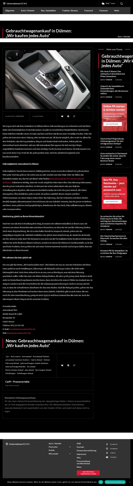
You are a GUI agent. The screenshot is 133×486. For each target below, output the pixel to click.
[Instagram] (107, 449)
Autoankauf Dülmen (41, 356)
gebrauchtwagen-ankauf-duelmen (34, 363)
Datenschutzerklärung (115, 482)
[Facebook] (107, 444)
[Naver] (62, 116)
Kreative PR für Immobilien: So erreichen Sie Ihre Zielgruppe (114, 251)
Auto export (16, 356)
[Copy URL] (74, 116)
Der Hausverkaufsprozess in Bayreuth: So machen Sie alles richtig (113, 238)
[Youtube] (107, 457)
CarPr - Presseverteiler (17, 381)
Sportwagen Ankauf (43, 370)
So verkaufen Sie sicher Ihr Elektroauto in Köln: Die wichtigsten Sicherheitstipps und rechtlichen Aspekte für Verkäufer (113, 221)
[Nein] (129, 482)
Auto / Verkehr (124, 36)
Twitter (113, 453)
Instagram (113, 448)
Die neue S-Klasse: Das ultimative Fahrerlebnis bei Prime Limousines (112, 73)
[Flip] (68, 116)
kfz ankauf (31, 367)
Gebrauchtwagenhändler (15, 367)
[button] (121, 3)
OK (101, 482)
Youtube (113, 457)
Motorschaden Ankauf (14, 370)
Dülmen (47, 360)
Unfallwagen (10, 373)
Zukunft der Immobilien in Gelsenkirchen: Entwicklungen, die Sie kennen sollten (114, 90)
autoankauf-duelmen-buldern (17, 360)
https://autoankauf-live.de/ (19, 333)
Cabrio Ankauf (36, 360)
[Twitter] (107, 453)
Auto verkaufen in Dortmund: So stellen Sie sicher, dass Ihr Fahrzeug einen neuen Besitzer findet (113, 157)
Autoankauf (27, 356)
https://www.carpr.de (12, 385)
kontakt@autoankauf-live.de (22, 329)
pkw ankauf (29, 370)
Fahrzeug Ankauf (12, 363)
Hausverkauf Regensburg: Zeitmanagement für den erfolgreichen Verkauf (112, 141)
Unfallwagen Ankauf (25, 373)
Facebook (113, 444)
